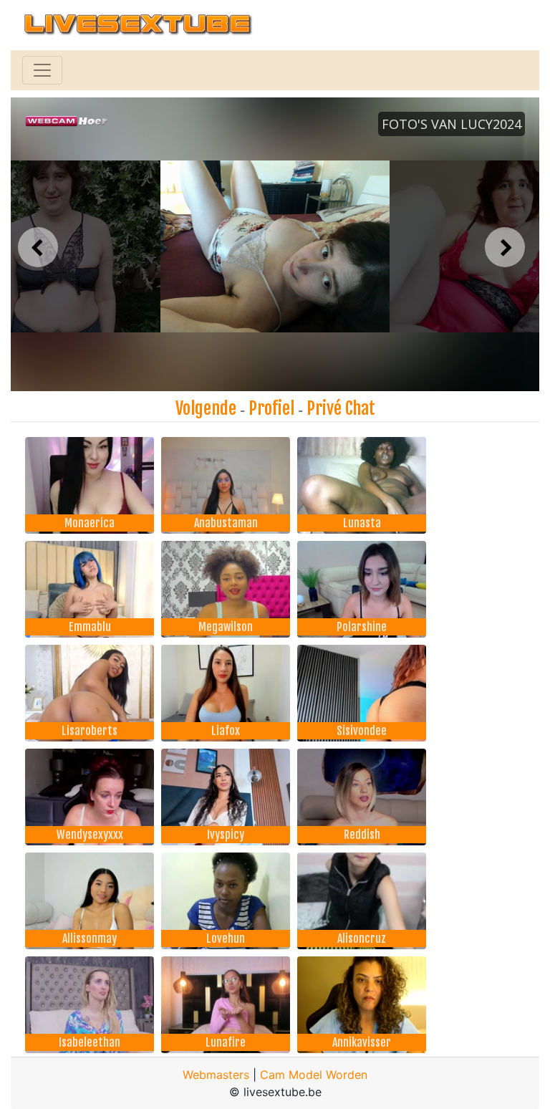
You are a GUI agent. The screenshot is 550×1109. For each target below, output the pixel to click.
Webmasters (216, 1074)
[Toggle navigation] (42, 70)
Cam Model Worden (313, 1074)
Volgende (205, 408)
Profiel (271, 408)
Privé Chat (341, 408)
